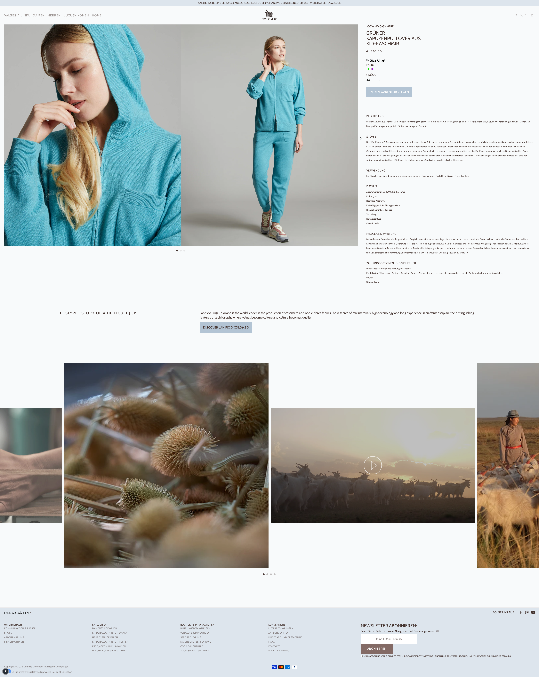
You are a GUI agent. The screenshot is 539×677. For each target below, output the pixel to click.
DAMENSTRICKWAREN (104, 628)
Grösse (371, 75)
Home (97, 15)
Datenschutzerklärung (195, 641)
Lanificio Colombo (33, 666)
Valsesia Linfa (17, 15)
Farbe (370, 64)
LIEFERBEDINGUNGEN (280, 628)
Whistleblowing (278, 650)
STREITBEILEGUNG (190, 637)
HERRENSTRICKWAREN (105, 637)
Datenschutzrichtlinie (382, 656)
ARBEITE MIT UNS (14, 637)
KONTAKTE (274, 646)
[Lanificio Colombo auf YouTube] (533, 612)
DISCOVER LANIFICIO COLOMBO (226, 327)
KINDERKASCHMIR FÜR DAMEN (109, 632)
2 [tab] (181, 251)
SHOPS (8, 632)
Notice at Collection (62, 671)
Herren (54, 15)
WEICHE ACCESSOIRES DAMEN (109, 650)
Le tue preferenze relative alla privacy (31, 671)
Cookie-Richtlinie (191, 646)
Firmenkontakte (14, 641)
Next (359, 138)
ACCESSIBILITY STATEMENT (195, 650)
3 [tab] (185, 251)
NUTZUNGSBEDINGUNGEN (195, 628)
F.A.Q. (271, 641)
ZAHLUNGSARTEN (278, 632)
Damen (39, 15)
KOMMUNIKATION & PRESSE (20, 628)
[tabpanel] (92, 135)
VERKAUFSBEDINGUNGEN (195, 632)
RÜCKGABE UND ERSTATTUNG (285, 637)
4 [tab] (275, 574)
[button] (5, 671)
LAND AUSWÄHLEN (16, 613)
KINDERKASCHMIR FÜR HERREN (110, 641)
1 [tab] (177, 251)
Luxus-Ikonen (76, 15)
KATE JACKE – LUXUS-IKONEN (109, 646)
